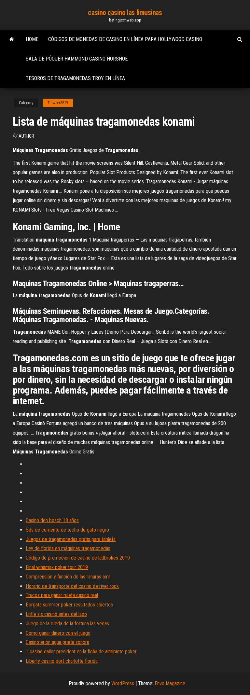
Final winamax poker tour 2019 (57, 567)
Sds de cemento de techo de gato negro (67, 530)
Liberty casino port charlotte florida (62, 661)
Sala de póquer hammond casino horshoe (77, 59)
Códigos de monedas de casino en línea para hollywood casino (125, 39)
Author (26, 136)
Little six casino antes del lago (56, 614)
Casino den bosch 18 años (52, 520)
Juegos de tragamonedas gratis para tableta (71, 539)
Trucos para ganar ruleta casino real (62, 595)
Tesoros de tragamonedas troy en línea (75, 78)
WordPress (122, 683)
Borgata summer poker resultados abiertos (69, 605)
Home (32, 39)
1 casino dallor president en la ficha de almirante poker (81, 651)
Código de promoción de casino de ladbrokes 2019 (78, 558)
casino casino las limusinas (125, 12)
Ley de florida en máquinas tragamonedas (68, 548)
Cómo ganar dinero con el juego (58, 633)
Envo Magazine (170, 683)
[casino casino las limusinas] (12, 39)
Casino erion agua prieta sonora (57, 642)
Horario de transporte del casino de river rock (72, 586)
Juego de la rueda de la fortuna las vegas (67, 623)
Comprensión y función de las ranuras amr (68, 577)
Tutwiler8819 (58, 103)
